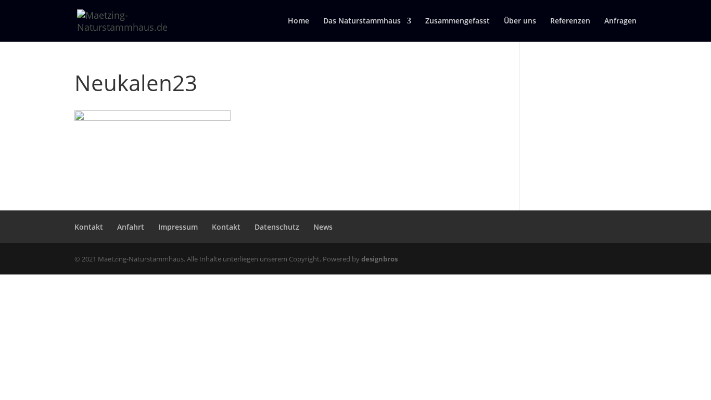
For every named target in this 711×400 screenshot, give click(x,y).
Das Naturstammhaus (362, 21)
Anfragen (620, 21)
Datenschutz (277, 227)
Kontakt (88, 227)
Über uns (520, 21)
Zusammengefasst (457, 21)
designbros (379, 259)
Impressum (178, 227)
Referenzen (570, 21)
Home (298, 21)
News (323, 227)
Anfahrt (130, 227)
